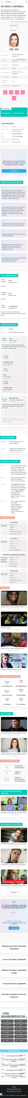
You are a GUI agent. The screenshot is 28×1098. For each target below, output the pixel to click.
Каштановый (15, 129)
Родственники (6, 113)
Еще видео (14, 892)
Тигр (13, 81)
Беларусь (14, 61)
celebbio (8, 1)
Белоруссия (15, 65)
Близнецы (15, 77)
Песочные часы (16, 142)
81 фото (13, 30)
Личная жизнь (19, 113)
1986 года (20, 72)
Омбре (22, 129)
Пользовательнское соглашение (14, 1091)
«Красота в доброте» (18, 772)
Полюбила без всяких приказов (19, 766)
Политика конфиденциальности (14, 1089)
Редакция (14, 1086)
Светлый (18, 131)
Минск (14, 59)
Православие (15, 85)
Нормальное (15, 139)
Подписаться (14, 928)
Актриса (14, 25)
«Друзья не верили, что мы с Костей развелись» (20, 779)
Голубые (14, 126)
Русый (13, 131)
